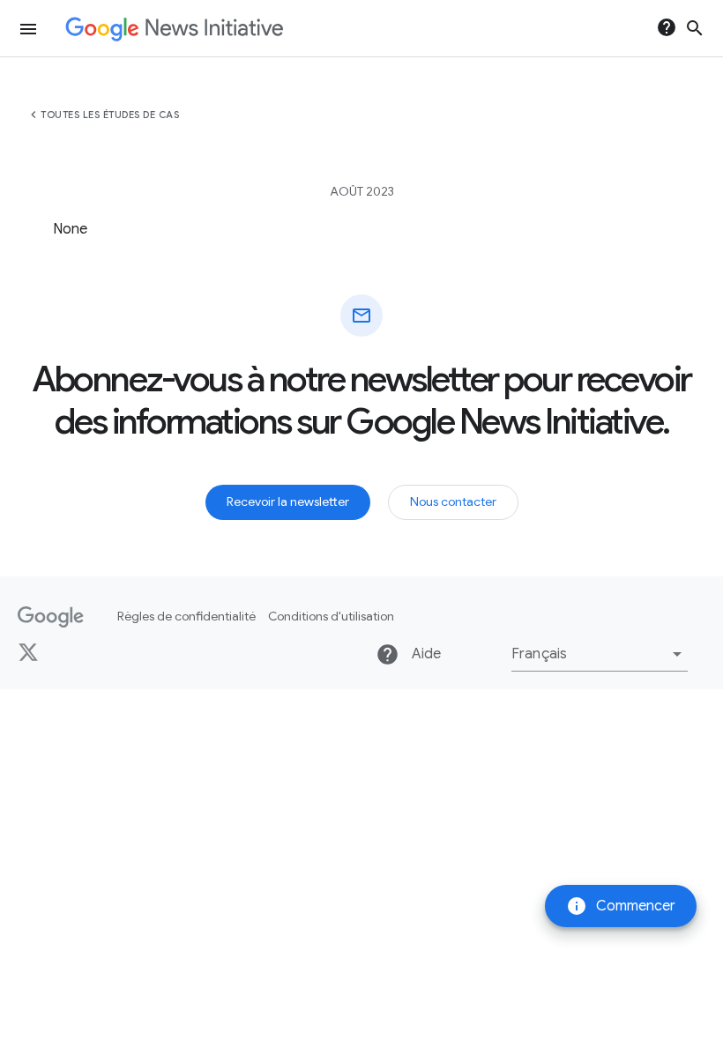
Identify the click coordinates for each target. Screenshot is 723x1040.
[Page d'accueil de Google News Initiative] (174, 29)
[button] (599, 654)
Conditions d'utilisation (331, 616)
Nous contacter (453, 501)
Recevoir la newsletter (288, 501)
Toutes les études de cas (110, 114)
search (694, 28)
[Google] (51, 617)
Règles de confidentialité (186, 616)
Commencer (620, 906)
